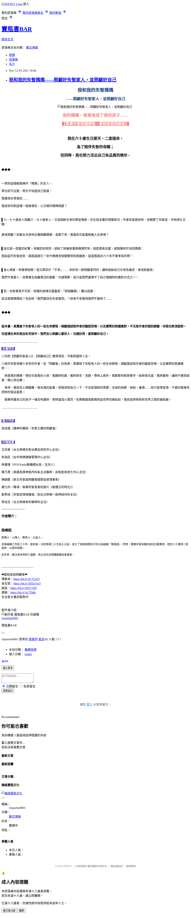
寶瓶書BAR (16, 29)
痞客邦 (33, 639)
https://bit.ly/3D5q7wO (27, 583)
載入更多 (8, 668)
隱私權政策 (116, 866)
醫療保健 (31, 649)
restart (28, 654)
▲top (4, 660)
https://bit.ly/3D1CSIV (23, 588)
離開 (21, 910)
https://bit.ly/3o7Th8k (23, 592)
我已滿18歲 (9, 910)
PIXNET (67, 866)
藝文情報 (32, 47)
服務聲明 (131, 866)
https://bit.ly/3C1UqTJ (26, 579)
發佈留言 (8, 690)
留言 (41, 639)
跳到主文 (7, 39)
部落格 (13, 59)
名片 (12, 64)
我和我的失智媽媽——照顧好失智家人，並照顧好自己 (62, 79)
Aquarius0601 (9, 618)
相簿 (12, 55)
